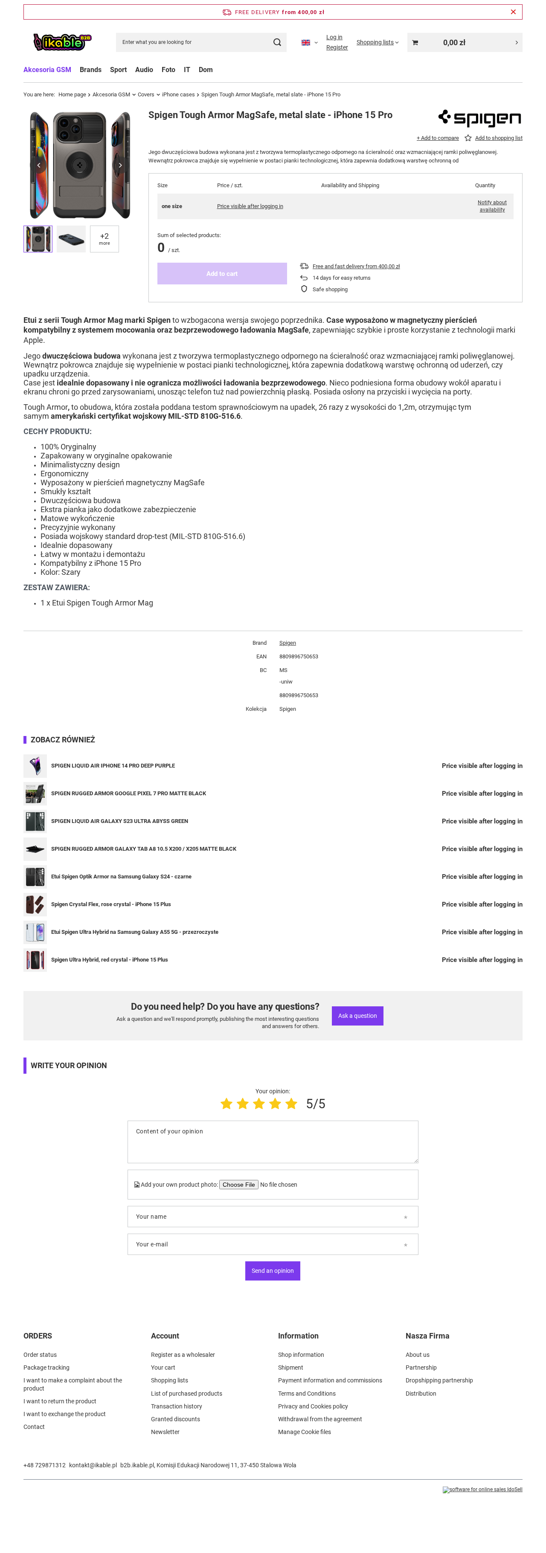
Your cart (163, 1367)
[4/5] (275, 1103)
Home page (72, 94)
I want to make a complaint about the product (72, 1384)
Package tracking (46, 1367)
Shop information (301, 1354)
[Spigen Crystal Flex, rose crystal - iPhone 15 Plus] (35, 904)
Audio (144, 70)
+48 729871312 (44, 1465)
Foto (168, 70)
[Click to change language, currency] (310, 42)
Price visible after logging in (250, 206)
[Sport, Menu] (131, 69)
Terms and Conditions (307, 1393)
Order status (40, 1354)
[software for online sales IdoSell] (483, 1489)
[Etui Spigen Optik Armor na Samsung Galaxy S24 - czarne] (35, 877)
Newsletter (165, 1431)
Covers (146, 94)
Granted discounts (175, 1419)
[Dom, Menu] (217, 69)
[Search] (277, 42)
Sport (118, 70)
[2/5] (243, 1103)
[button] (38, 165)
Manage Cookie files (304, 1431)
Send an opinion (273, 1270)
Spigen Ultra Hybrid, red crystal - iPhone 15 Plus (109, 959)
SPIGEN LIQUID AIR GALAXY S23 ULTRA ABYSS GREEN (119, 821)
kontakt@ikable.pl (93, 1465)
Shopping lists (169, 1380)
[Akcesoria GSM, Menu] (75, 69)
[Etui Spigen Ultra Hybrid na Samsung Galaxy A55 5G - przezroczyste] (35, 932)
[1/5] (226, 1103)
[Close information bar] (513, 12)
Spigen (287, 643)
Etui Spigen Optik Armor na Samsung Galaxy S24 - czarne (121, 876)
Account (165, 1335)
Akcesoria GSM (47, 70)
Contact (34, 1426)
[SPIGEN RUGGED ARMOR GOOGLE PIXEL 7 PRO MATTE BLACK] (35, 793)
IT (187, 70)
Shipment (290, 1367)
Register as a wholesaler (183, 1354)
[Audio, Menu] (157, 69)
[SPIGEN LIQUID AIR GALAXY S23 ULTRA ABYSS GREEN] (35, 821)
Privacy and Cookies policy (313, 1406)
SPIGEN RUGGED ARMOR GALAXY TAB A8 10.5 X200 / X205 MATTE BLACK (143, 849)
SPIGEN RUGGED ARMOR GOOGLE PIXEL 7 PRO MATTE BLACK (128, 793)
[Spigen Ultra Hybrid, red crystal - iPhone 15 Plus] (35, 960)
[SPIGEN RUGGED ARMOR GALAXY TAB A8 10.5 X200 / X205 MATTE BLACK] (35, 849)
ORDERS (37, 1335)
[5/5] (291, 1103)
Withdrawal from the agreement (320, 1419)
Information (298, 1335)
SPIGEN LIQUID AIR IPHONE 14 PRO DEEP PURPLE (113, 765)
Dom (206, 70)
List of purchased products (186, 1393)
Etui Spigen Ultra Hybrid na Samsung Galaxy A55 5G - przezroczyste (134, 932)
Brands (91, 70)
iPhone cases (178, 94)
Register (337, 47)
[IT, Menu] (194, 69)
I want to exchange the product (64, 1414)
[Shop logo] (62, 42)
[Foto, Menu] (179, 69)
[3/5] (259, 1103)
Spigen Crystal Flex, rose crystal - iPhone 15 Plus (111, 904)
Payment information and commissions (330, 1380)
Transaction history (176, 1406)
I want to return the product (59, 1401)
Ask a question (357, 1015)
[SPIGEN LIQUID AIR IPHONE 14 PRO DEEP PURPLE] (35, 766)
